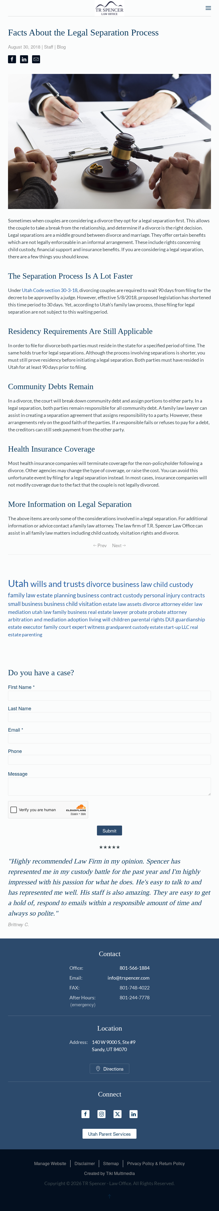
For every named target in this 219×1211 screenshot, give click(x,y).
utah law (42, 612)
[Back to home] (109, 8)
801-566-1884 (135, 968)
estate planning (57, 595)
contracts (193, 595)
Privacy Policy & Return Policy (156, 1163)
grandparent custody (128, 627)
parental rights (148, 619)
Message (18, 773)
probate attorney (167, 612)
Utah (19, 583)
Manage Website (50, 1163)
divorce (99, 584)
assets (135, 604)
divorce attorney (162, 604)
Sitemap (111, 1163)
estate (157, 627)
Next (117, 545)
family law (22, 595)
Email (15, 729)
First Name (21, 686)
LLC (186, 627)
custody (133, 595)
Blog (61, 46)
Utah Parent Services (109, 1133)
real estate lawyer (108, 612)
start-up (173, 627)
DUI (170, 619)
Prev (102, 545)
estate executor (26, 627)
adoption (78, 619)
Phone (15, 750)
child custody (173, 584)
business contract (100, 595)
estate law (115, 604)
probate (138, 612)
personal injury (162, 595)
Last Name (19, 708)
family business (70, 612)
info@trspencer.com (129, 978)
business (55, 604)
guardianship (190, 619)
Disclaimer (85, 1163)
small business (26, 603)
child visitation (84, 604)
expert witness (89, 627)
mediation (20, 612)
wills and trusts (58, 584)
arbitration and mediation (38, 619)
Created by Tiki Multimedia (109, 1173)
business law (132, 584)
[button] (208, 8)
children (121, 619)
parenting (32, 634)
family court (58, 627)
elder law (192, 604)
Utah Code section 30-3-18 (49, 290)
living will (100, 619)
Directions (113, 1068)
